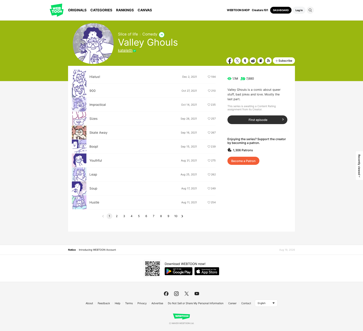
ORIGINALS (77, 10)
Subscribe (285, 60)
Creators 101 (260, 10)
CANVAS (145, 10)
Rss (268, 60)
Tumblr (245, 60)
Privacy (142, 303)
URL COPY (260, 60)
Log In (299, 10)
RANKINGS (125, 10)
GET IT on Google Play (178, 271)
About (89, 303)
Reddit (253, 60)
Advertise (157, 303)
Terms (129, 303)
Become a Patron (243, 161)
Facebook (229, 60)
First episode (258, 120)
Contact (246, 303)
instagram (176, 294)
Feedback (104, 303)
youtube (197, 294)
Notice (72, 249)
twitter (187, 294)
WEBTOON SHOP (238, 10)
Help (117, 303)
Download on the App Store (207, 271)
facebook (166, 294)
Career (232, 303)
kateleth (125, 50)
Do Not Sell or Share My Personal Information (195, 303)
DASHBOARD (281, 10)
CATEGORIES (101, 10)
